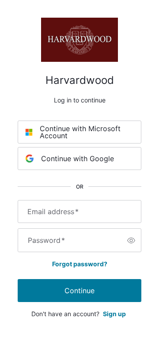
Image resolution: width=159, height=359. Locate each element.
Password (46, 240)
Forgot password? (79, 264)
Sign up (114, 313)
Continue (79, 290)
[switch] (131, 240)
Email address (53, 211)
